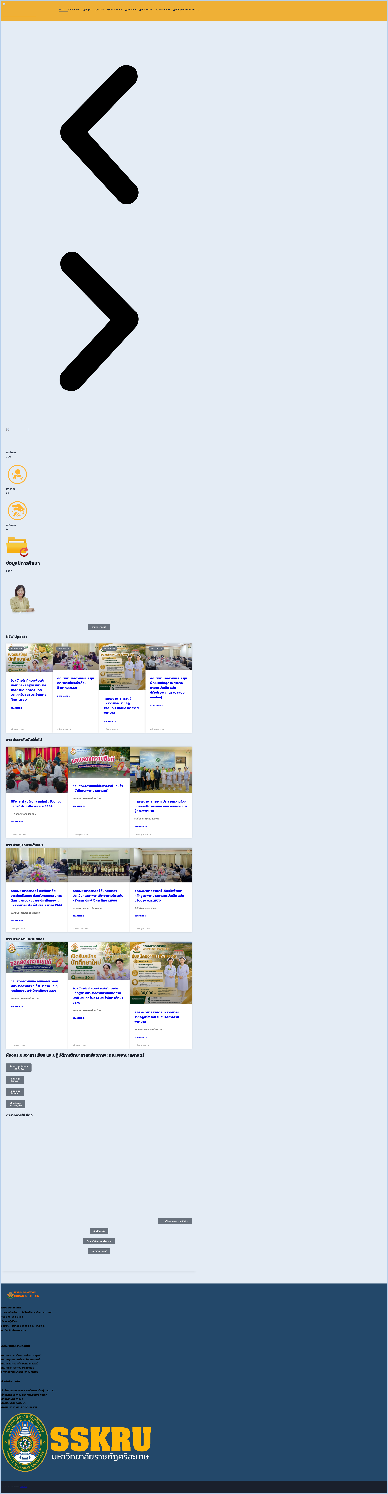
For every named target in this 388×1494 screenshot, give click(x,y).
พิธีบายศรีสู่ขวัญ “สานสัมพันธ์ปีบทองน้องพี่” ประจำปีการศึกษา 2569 (36, 804)
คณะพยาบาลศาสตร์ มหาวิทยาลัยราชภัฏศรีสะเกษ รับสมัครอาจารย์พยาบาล (121, 705)
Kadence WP (23, 1487)
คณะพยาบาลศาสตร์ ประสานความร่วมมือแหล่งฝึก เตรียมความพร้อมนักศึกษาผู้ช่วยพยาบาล (160, 806)
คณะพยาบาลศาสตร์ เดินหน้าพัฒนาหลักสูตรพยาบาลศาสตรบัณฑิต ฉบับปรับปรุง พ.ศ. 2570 (159, 896)
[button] (99, 135)
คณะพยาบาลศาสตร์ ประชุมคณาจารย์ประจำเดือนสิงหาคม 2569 (75, 683)
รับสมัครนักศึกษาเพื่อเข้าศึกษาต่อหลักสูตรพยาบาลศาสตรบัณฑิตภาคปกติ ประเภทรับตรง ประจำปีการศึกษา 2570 (28, 690)
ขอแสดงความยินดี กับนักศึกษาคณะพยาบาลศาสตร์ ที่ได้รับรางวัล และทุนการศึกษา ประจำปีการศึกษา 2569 (35, 986)
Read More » (17, 708)
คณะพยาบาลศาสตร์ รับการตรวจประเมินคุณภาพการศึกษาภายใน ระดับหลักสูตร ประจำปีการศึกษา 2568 (98, 896)
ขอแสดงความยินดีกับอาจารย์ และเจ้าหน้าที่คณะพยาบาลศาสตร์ (98, 788)
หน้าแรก (62, 9)
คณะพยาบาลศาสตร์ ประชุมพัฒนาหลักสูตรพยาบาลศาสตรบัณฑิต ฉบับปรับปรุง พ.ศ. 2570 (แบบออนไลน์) (168, 688)
